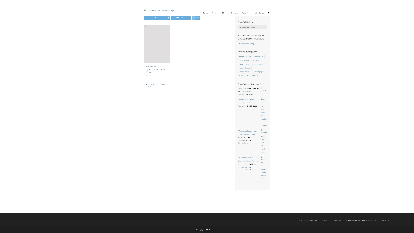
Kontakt (384, 220)
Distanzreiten (244, 60)
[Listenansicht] (198, 18)
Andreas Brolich (245, 56)
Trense (241, 75)
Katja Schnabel (244, 68)
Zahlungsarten (311, 220)
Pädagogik (259, 72)
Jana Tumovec (257, 64)
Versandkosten (246, 91)
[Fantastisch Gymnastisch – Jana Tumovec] (157, 44)
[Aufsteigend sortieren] (168, 18)
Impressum (372, 220)
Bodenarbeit (258, 56)
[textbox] (252, 27)
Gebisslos (255, 60)
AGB (301, 220)
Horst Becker (244, 64)
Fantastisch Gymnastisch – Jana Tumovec (155, 69)
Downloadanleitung (246, 44)
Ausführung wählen (151, 85)
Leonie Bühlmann (245, 72)
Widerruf (337, 220)
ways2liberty (251, 75)
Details (165, 84)
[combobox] (252, 27)
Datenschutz (325, 220)
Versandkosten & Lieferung (355, 220)
